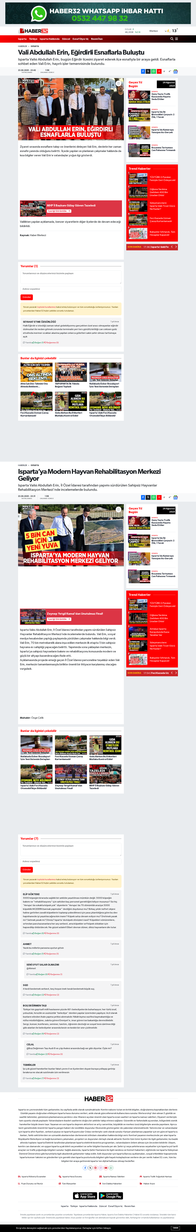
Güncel (66, 39)
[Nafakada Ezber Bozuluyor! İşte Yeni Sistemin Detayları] (105, 372)
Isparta (22, 39)
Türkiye (33, 39)
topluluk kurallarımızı (46, 307)
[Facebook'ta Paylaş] (143, 71)
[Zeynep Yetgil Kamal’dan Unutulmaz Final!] (71, 774)
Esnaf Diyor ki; (81, 39)
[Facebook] (85, 1167)
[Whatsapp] (111, 1167)
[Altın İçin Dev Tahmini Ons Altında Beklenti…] (37, 372)
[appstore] (85, 1196)
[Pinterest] (95, 1167)
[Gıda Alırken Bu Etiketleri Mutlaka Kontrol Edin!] (71, 401)
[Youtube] (105, 1167)
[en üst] (98, 13)
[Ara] (172, 39)
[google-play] (111, 1196)
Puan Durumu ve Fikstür (32, 1184)
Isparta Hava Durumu (72, 1177)
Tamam (175, 1228)
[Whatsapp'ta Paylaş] (153, 71)
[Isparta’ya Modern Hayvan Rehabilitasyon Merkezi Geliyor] (71, 535)
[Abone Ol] (175, 71)
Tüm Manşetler (69, 1184)
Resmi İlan (97, 39)
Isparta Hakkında (50, 39)
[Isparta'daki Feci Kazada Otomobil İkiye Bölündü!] (105, 401)
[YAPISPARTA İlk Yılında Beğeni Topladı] (71, 372)
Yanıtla (28, 343)
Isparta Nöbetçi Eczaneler (34, 1177)
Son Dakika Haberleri (112, 1184)
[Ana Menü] (176, 39)
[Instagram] (100, 1167)
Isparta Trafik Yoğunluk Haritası (157, 1177)
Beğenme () (52, 343)
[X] (90, 1167)
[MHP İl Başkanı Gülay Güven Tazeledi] (105, 774)
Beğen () (39, 343)
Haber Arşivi (149, 1184)
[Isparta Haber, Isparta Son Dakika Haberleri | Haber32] (33, 31)
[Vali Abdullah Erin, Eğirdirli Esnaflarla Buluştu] (71, 109)
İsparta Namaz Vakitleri (114, 1177)
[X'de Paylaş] (148, 71)
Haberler (22, 46)
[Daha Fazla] (159, 71)
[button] (172, 247)
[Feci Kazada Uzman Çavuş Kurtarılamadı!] (37, 401)
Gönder (27, 297)
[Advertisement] (70, 178)
